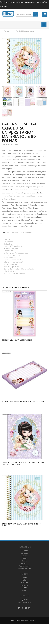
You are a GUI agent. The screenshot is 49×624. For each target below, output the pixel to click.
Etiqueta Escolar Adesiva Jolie (17, 340)
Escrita (24, 561)
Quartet (24, 588)
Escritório (24, 563)
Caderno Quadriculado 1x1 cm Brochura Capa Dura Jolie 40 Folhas (23, 463)
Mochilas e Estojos (24, 568)
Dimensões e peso (26, 233)
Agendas (24, 551)
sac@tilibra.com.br (24, 602)
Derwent (24, 590)
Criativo (24, 556)
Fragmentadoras (24, 566)
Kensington (24, 585)
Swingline (24, 583)
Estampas (15, 233)
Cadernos (24, 553)
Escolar (24, 558)
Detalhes (6, 233)
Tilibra (24, 578)
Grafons (24, 580)
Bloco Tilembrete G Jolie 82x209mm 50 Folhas (23, 401)
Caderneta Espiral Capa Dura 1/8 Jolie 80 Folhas (21, 525)
